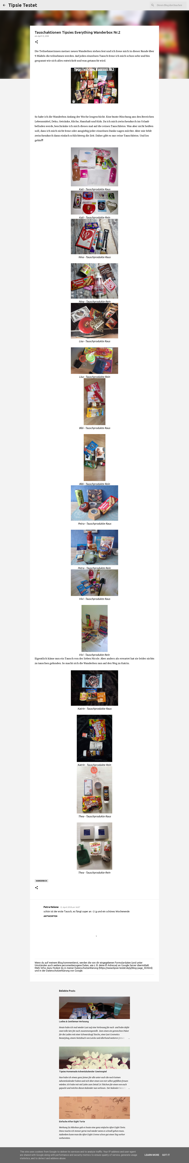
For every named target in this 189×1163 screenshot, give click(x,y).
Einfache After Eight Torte (72, 1121)
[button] (36, 42)
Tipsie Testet (22, 5)
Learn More (152, 1155)
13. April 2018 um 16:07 (70, 907)
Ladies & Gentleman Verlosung (74, 1021)
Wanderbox (41, 881)
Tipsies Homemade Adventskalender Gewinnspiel (83, 1071)
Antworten (50, 916)
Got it (166, 1155)
